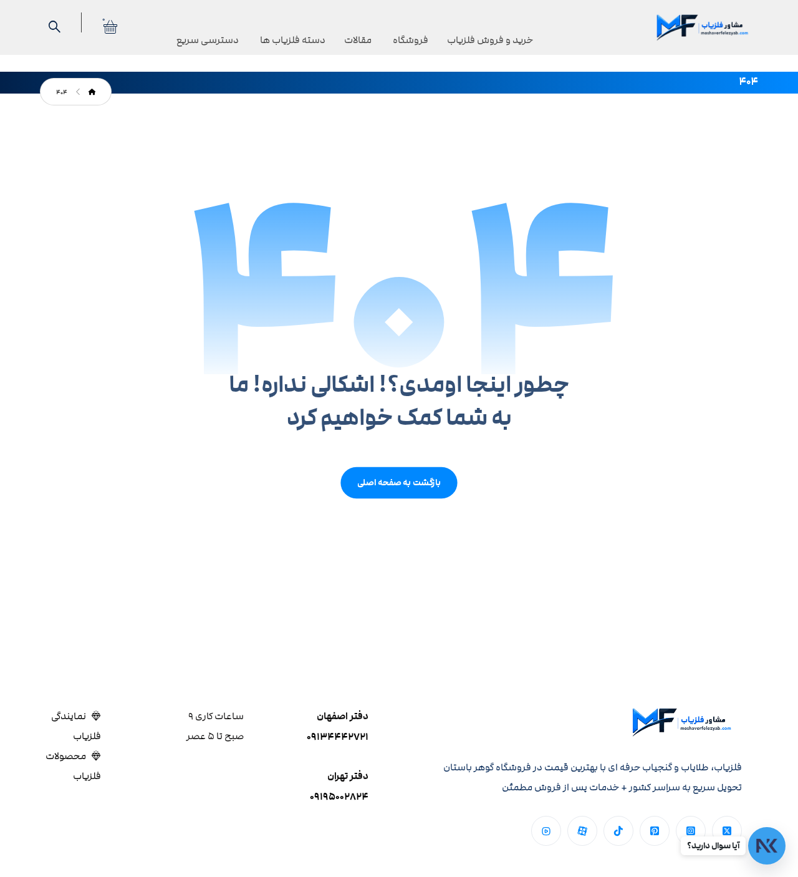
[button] (727, 831)
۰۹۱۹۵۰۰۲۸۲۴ (339, 797)
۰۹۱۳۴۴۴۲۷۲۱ (337, 737)
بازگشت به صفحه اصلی (398, 482)
